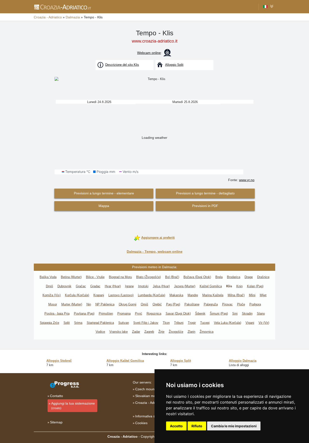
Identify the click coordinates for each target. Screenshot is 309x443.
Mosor (52, 304)
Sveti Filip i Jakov (145, 323)
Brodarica (233, 277)
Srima (78, 323)
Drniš (49, 286)
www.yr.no (246, 180)
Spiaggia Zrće (49, 323)
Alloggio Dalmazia (242, 360)
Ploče (241, 304)
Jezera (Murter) (184, 286)
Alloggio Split (180, 360)
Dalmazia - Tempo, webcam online (155, 251)
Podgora (255, 304)
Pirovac (227, 304)
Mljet (263, 295)
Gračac (81, 286)
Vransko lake (118, 331)
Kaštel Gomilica (211, 286)
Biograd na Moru (120, 277)
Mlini (252, 295)
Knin (239, 286)
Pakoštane (191, 304)
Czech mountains (148, 389)
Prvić (138, 313)
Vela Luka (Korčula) (227, 323)
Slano (261, 313)
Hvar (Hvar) (113, 286)
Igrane (129, 286)
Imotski (143, 286)
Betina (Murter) (71, 277)
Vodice (100, 331)
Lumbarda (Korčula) (151, 295)
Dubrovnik (64, 286)
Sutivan (123, 323)
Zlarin (191, 331)
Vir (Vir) (264, 323)
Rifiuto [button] (196, 426)
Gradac (95, 286)
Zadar (136, 331)
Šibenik (200, 313)
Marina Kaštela (212, 295)
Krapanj (98, 295)
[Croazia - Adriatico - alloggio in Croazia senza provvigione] (62, 7)
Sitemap (56, 422)
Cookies (141, 423)
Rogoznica (154, 313)
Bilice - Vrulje (95, 277)
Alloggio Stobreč (59, 360)
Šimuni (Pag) (219, 313)
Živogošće (176, 331)
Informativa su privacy (152, 416)
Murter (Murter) (71, 304)
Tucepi (205, 323)
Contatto (56, 396)
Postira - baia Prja (57, 313)
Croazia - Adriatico (149, 403)
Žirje (161, 331)
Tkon (166, 323)
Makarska (176, 295)
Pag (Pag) (173, 304)
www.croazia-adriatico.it (154, 41)
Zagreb (149, 331)
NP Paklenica (104, 304)
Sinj (235, 313)
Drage (249, 277)
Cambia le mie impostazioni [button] (234, 426)
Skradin (247, 313)
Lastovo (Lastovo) (120, 295)
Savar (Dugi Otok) (178, 313)
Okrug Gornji (127, 304)
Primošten (106, 313)
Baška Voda (48, 277)
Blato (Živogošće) (148, 277)
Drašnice (263, 277)
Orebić (157, 304)
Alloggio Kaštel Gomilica (125, 360)
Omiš (144, 304)
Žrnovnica (206, 331)
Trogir (192, 323)
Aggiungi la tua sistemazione (73, 405)
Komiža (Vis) (51, 295)
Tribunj (178, 323)
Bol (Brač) (172, 277)
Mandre (193, 295)
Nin (88, 304)
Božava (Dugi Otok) (197, 277)
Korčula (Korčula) (77, 295)
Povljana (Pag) (84, 313)
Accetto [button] (176, 426)
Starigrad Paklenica (100, 323)
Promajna (124, 313)
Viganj (250, 323)
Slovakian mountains (151, 396)
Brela (219, 277)
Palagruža (211, 304)
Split (66, 323)
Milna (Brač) (236, 295)
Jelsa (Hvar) (161, 286)
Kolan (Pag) (255, 286)
